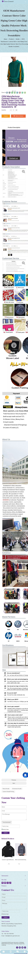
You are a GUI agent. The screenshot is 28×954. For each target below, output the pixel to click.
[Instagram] (8, 883)
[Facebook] (3, 883)
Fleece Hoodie (6, 788)
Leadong (4, 945)
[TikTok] (10, 883)
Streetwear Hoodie (16, 788)
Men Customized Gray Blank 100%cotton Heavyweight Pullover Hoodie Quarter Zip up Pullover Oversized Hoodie (21, 859)
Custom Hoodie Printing (8, 791)
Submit (5, 832)
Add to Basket (19, 116)
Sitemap (16, 943)
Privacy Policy (9, 943)
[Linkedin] (5, 883)
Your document (6, 822)
